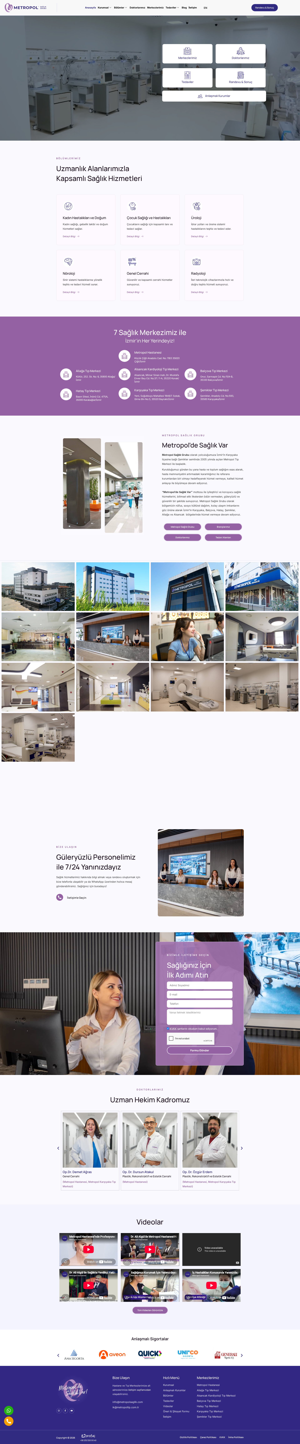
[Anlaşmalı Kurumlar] (200, 96)
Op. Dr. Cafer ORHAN (197, 1172)
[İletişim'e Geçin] (59, 897)
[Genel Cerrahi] (132, 261)
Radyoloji (198, 273)
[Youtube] (71, 1410)
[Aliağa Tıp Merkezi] (66, 374)
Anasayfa (90, 7)
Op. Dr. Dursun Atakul (78, 1172)
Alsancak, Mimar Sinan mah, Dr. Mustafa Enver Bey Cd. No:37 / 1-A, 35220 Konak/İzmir (156, 378)
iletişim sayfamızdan (139, 1389)
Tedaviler (171, 7)
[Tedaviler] (187, 75)
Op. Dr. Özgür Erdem (137, 1172)
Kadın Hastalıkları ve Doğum (84, 217)
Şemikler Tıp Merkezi (214, 390)
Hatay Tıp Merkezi (88, 391)
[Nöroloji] (68, 261)
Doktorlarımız (137, 7)
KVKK (173, 1028)
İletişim (193, 7)
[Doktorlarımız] (241, 51)
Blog (184, 7)
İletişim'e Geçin (76, 897)
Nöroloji (69, 273)
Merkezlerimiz (155, 7)
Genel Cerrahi (138, 273)
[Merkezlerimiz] (187, 51)
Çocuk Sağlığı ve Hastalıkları (149, 217)
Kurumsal (103, 7)
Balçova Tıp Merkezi (214, 371)
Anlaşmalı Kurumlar (217, 96)
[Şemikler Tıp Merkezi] (190, 394)
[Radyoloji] (196, 261)
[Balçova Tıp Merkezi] (190, 374)
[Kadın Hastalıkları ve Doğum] (68, 206)
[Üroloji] (196, 206)
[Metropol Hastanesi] (124, 356)
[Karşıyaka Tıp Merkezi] (124, 394)
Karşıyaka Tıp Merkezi (149, 390)
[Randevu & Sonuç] (241, 75)
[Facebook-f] (65, 1410)
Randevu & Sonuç (240, 82)
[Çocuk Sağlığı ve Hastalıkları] (132, 206)
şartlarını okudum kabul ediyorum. (194, 1028)
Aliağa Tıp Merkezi (88, 371)
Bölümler (119, 7)
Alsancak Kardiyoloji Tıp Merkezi (156, 369)
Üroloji (196, 217)
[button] (58, 1148)
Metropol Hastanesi (148, 352)
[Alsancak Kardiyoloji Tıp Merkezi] (124, 374)
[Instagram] (59, 1410)
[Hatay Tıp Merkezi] (66, 394)
